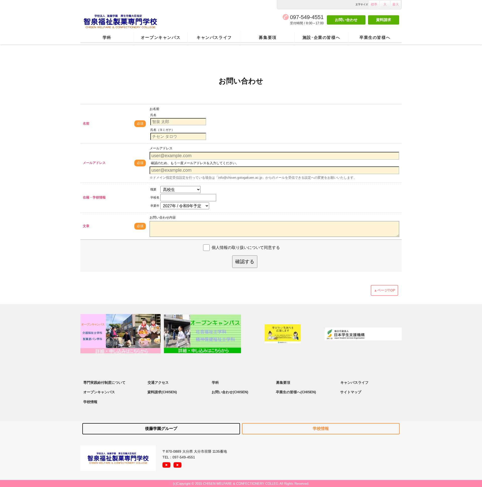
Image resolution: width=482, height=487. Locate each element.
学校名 (154, 197)
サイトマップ (350, 392)
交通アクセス (158, 382)
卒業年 (154, 205)
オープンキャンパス (160, 37)
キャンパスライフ (214, 37)
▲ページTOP (384, 290)
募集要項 (267, 37)
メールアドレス (94, 163)
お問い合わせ (346, 20)
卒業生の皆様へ (374, 37)
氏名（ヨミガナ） (162, 129)
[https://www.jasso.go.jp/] (363, 334)
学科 (107, 37)
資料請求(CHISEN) (162, 392)
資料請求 (383, 20)
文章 (86, 226)
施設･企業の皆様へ (321, 37)
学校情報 (90, 402)
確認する (244, 261)
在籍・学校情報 (94, 197)
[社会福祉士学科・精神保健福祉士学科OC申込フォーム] (202, 334)
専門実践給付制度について (104, 382)
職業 (153, 189)
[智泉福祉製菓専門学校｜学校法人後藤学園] (144, 21)
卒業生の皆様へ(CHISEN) (296, 392)
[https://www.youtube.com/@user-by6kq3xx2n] (166, 464)
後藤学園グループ (161, 428)
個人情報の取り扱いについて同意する (246, 247)
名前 (86, 123)
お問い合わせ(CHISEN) (230, 392)
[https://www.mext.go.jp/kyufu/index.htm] (282, 333)
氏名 (153, 115)
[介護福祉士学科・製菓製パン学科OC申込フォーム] (120, 334)
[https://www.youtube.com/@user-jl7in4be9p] (177, 464)
